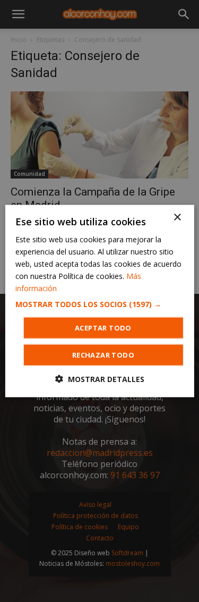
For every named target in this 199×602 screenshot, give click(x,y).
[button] (99, 304)
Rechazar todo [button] (103, 355)
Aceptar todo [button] (103, 328)
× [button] (177, 217)
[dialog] (99, 301)
